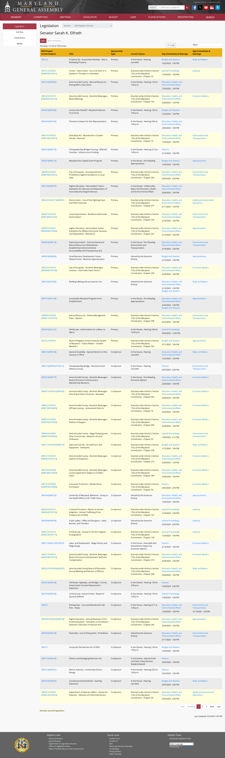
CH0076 (52, 135)
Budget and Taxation (171, 59)
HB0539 (45, 217)
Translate (187, 746)
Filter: (195, 44)
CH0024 (52, 692)
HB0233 (45, 534)
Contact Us (113, 741)
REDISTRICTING (186, 17)
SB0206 (44, 509)
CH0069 (52, 408)
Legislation (19, 26)
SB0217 (44, 543)
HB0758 (45, 557)
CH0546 (52, 619)
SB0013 (44, 366)
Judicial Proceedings (171, 70)
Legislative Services (200, 2)
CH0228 (52, 231)
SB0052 (44, 405)
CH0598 (52, 315)
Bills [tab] (43, 40)
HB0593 (60, 619)
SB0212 (44, 532)
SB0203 (44, 110)
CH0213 (52, 458)
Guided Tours (114, 738)
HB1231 (52, 329)
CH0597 (52, 318)
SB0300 (44, 633)
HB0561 (52, 669)
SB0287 (44, 160)
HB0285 (45, 99)
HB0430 (60, 391)
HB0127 (52, 160)
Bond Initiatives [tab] (55, 40)
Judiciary (196, 70)
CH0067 (59, 543)
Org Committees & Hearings (175, 54)
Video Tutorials (115, 754)
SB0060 (44, 433)
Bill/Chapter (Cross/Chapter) (48, 52)
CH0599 (52, 422)
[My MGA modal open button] (211, 7)
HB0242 (45, 512)
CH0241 (52, 175)
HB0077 (45, 436)
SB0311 (44, 647)
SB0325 (44, 681)
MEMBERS (16, 17)
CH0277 (52, 200)
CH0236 (52, 214)
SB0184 (44, 495)
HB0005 (45, 73)
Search (153, 7)
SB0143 (44, 470)
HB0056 (52, 366)
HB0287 (60, 568)
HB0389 (52, 110)
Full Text (19, 32)
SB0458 (44, 228)
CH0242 (52, 172)
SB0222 (44, 568)
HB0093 (45, 487)
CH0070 (52, 405)
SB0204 (44, 121)
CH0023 (52, 695)
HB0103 (52, 352)
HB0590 (52, 593)
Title (71, 54)
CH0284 (52, 470)
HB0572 (52, 149)
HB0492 (52, 256)
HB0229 (52, 633)
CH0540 (52, 568)
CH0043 (52, 433)
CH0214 (52, 456)
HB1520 (52, 298)
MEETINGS (65, 17)
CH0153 (52, 96)
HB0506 (45, 231)
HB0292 (52, 582)
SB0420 (44, 200)
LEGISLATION (90, 17)
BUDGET (113, 17)
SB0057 (44, 419)
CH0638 (52, 444)
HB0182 (52, 121)
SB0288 (44, 172)
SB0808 (44, 315)
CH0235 (52, 217)
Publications (19, 38)
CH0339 (52, 267)
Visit (111, 743)
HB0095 (52, 82)
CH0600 (52, 419)
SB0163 (44, 96)
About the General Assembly (120, 746)
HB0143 (45, 138)
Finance (165, 149)
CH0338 (52, 270)
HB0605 (52, 681)
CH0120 (52, 532)
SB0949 (44, 329)
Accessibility (114, 749)
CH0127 (52, 509)
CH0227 (52, 228)
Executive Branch (56, 738)
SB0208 (44, 520)
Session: (67, 25)
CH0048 (52, 487)
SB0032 (44, 377)
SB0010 (44, 352)
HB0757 (52, 377)
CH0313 (52, 554)
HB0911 (45, 318)
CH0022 (52, 70)
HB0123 (52, 543)
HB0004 (52, 520)
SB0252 (44, 149)
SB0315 (44, 669)
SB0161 (44, 70)
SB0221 (44, 554)
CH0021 (52, 73)
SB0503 (44, 267)
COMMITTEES (41, 17)
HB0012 (45, 695)
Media (19, 43)
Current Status (138, 54)
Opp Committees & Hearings (201, 52)
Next (212, 706)
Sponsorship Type (117, 52)
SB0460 (44, 242)
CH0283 (52, 473)
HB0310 (52, 495)
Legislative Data (184, 738)
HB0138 (45, 408)
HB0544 (45, 175)
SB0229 (44, 582)
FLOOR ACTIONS (156, 17)
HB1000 (52, 281)
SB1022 (44, 340)
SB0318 (44, 186)
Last (219, 706)
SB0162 (44, 82)
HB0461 (45, 458)
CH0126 (52, 512)
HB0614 (52, 242)
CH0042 (52, 436)
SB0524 (44, 281)
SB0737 (44, 298)
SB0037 (44, 391)
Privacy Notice (115, 751)
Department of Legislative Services (63, 743)
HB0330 (45, 422)
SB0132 (44, 59)
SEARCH (210, 17)
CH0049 (52, 484)
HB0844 (45, 270)
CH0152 (52, 99)
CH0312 (52, 557)
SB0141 (44, 456)
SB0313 (44, 658)
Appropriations (199, 160)
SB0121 (44, 444)
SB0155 (44, 484)
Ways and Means (200, 59)
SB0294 (44, 619)
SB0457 (44, 214)
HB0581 (60, 200)
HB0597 (52, 186)
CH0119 (52, 534)
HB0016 (60, 444)
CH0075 (52, 138)
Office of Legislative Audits (59, 746)
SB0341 (44, 692)
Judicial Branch (55, 741)
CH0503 (52, 391)
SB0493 (44, 256)
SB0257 (44, 605)
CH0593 (52, 340)
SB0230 (44, 593)
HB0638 (45, 473)
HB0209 (52, 658)
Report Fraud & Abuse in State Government (66, 749)
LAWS (133, 17)
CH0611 (59, 366)
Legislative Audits (214, 2)
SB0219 (44, 135)
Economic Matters (201, 96)
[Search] (187, 7)
